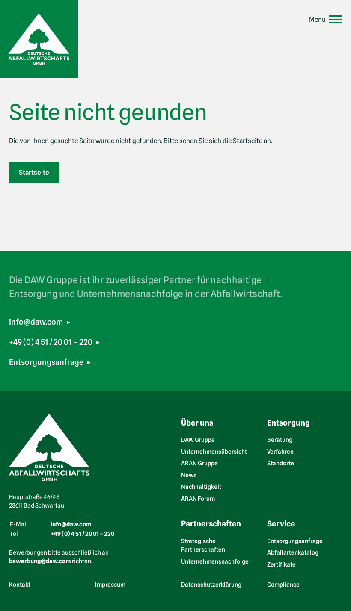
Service (281, 523)
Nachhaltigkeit (201, 486)
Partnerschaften (211, 523)
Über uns (197, 422)
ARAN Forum (198, 498)
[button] (325, 19)
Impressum (110, 584)
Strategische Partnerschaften (203, 545)
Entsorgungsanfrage (46, 362)
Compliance (283, 584)
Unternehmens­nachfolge (215, 561)
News (188, 475)
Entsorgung (288, 422)
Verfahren (280, 451)
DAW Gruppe (198, 439)
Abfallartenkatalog (292, 552)
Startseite (34, 172)
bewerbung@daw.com (40, 561)
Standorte (280, 463)
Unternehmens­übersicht (214, 451)
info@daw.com (36, 321)
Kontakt (19, 584)
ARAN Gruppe (199, 463)
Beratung (279, 439)
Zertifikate (281, 564)
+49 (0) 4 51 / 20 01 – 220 (50, 342)
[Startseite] (39, 39)
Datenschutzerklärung (211, 584)
